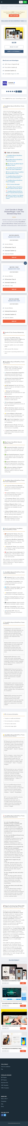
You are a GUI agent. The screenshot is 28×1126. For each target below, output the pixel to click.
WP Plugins (4, 1077)
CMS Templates (4, 1085)
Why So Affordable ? (14, 51)
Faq (2, 1069)
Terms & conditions (5, 1066)
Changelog (3, 1101)
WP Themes (4, 1080)
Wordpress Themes (4, 6)
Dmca (2, 1106)
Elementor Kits (4, 1082)
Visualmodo (11, 6)
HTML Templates (5, 1087)
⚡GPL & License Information (13, 184)
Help (2, 1104)
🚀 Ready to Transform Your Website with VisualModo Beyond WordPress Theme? (14, 197)
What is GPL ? (4, 1098)
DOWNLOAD (5, 983)
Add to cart (14, 47)
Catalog (3, 1090)
